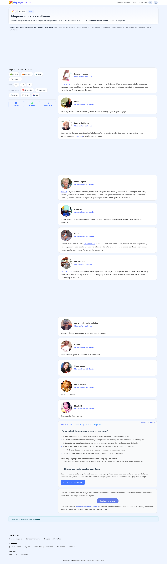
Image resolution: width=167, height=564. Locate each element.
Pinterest (24, 555)
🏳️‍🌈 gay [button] (35, 95)
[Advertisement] (77, 50)
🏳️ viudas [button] (25, 95)
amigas (80, 136)
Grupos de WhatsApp (52, 539)
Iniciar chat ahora (72, 482)
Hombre (64, 191)
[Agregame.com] (13, 11)
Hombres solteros (140, 2)
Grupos (32, 105)
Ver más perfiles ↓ (148, 423)
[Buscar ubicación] (150, 2)
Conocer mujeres (15, 539)
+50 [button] (23, 85)
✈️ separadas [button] (41, 90)
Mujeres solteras (123, 2)
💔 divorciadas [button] (27, 90)
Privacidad (61, 547)
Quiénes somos (15, 547)
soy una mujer (89, 244)
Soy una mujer (66, 84)
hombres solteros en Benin (87, 506)
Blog (10, 555)
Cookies (72, 547)
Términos (49, 547)
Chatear (16, 105)
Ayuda (27, 547)
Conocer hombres (33, 539)
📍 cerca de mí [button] (15, 79)
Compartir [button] (48, 105)
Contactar (37, 547)
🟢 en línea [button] (14, 74)
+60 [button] (30, 85)
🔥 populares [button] (26, 74)
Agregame (22, 2)
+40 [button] (16, 85)
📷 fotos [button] (38, 74)
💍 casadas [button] (14, 95)
